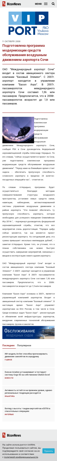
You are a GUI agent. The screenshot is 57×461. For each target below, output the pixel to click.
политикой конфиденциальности (21, 456)
